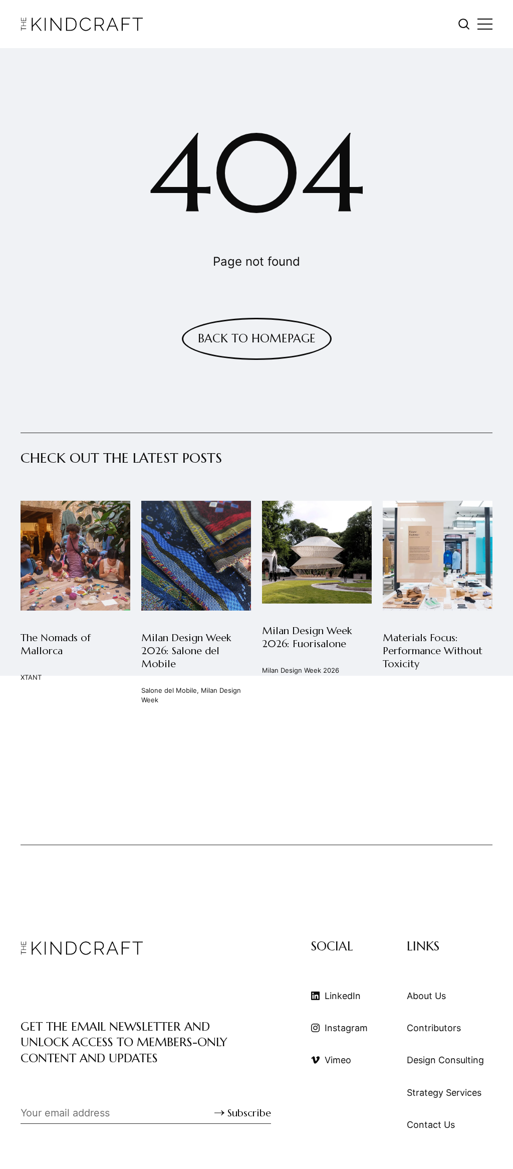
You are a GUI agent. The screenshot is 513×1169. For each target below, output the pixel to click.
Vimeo (338, 1060)
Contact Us (431, 1124)
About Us (426, 996)
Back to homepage (257, 338)
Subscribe (249, 1113)
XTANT (31, 677)
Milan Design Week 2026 (300, 671)
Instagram (346, 1028)
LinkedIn (343, 996)
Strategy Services (444, 1092)
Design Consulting (445, 1060)
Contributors (434, 1028)
